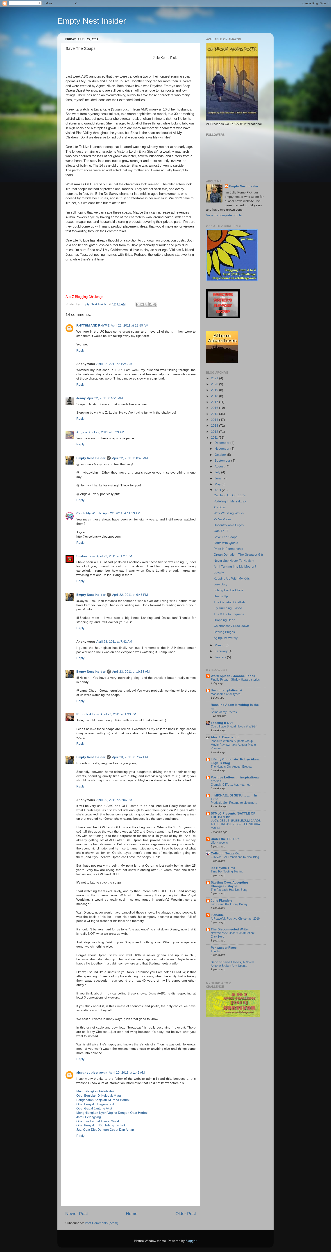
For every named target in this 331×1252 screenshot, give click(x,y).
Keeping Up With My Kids (232, 578)
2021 (215, 378)
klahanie (217, 915)
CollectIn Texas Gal (225, 853)
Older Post (185, 1213)
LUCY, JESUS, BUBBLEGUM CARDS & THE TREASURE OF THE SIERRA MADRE (236, 824)
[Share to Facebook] (150, 304)
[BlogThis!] (142, 304)
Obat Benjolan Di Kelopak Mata (98, 1095)
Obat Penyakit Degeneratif (95, 1104)
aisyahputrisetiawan (91, 1072)
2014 (215, 419)
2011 (215, 437)
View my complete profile (224, 215)
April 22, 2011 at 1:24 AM (114, 364)
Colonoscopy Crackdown (231, 626)
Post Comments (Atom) (101, 1223)
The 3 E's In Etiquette (229, 614)
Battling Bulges (224, 632)
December (222, 442)
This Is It (216, 951)
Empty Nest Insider (91, 20)
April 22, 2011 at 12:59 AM (129, 325)
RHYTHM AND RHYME (92, 325)
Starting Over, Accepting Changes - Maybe (229, 884)
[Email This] (138, 304)
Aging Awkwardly (226, 638)
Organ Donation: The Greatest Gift (238, 554)
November (222, 448)
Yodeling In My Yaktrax (230, 501)
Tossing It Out (222, 723)
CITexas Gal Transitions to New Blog (235, 857)
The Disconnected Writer (230, 929)
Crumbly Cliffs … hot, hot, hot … (232, 784)
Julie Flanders (222, 900)
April (218, 490)
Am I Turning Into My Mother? (235, 566)
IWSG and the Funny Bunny (229, 904)
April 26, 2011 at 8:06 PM (114, 800)
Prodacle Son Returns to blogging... (234, 802)
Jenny (81, 398)
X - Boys (220, 507)
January (221, 657)
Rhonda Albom (87, 714)
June (218, 478)
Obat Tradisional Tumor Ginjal (97, 1121)
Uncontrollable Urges (229, 525)
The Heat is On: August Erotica (231, 766)
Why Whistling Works (229, 513)
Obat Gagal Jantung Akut (94, 1108)
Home (132, 1213)
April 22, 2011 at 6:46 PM (130, 594)
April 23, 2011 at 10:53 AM (131, 671)
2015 (215, 414)
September (223, 460)
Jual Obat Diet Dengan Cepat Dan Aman (105, 1129)
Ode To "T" (221, 531)
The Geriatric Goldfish (229, 602)
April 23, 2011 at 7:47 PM (130, 757)
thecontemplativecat (226, 690)
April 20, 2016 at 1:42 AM (127, 1072)
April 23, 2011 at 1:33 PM (118, 714)
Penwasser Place (224, 947)
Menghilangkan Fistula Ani (95, 1091)
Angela (81, 432)
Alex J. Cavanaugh (225, 737)
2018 (215, 396)
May (218, 484)
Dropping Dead (224, 620)
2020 (215, 384)
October (221, 454)
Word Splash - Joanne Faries (233, 676)
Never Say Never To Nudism (234, 560)
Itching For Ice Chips (228, 590)
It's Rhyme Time (223, 868)
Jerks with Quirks (226, 543)
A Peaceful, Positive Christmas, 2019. (236, 918)
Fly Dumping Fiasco (228, 608)
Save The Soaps (225, 537)
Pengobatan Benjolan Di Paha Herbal (102, 1100)
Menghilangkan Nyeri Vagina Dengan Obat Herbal (111, 1112)
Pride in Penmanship (228, 548)
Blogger (191, 1241)
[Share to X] (146, 304)
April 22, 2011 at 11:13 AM (121, 513)
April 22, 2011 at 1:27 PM (114, 556)
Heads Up (221, 596)
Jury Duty (220, 584)
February (222, 651)
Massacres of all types (225, 694)
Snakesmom (85, 556)
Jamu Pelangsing (88, 1117)
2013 (215, 425)
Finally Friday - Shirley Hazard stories (235, 679)
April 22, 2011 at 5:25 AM (105, 398)
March (219, 645)
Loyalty (219, 572)
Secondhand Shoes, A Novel (232, 962)
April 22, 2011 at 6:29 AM (106, 432)
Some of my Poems (224, 712)
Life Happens (219, 842)
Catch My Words (89, 513)
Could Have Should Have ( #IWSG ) (234, 726)
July (218, 472)
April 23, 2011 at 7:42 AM (114, 641)
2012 (215, 431)
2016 (215, 408)
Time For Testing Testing (227, 871)
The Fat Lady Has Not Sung (229, 889)
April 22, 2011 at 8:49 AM (130, 458)
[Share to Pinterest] (155, 304)
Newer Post (76, 1213)
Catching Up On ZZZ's (230, 495)
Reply (80, 350)
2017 (215, 402)
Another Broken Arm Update (229, 965)
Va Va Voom (222, 519)
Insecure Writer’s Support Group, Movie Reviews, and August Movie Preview (233, 744)
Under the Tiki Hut (225, 839)
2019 (215, 390)
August (220, 466)
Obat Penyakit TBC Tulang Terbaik (101, 1125)
